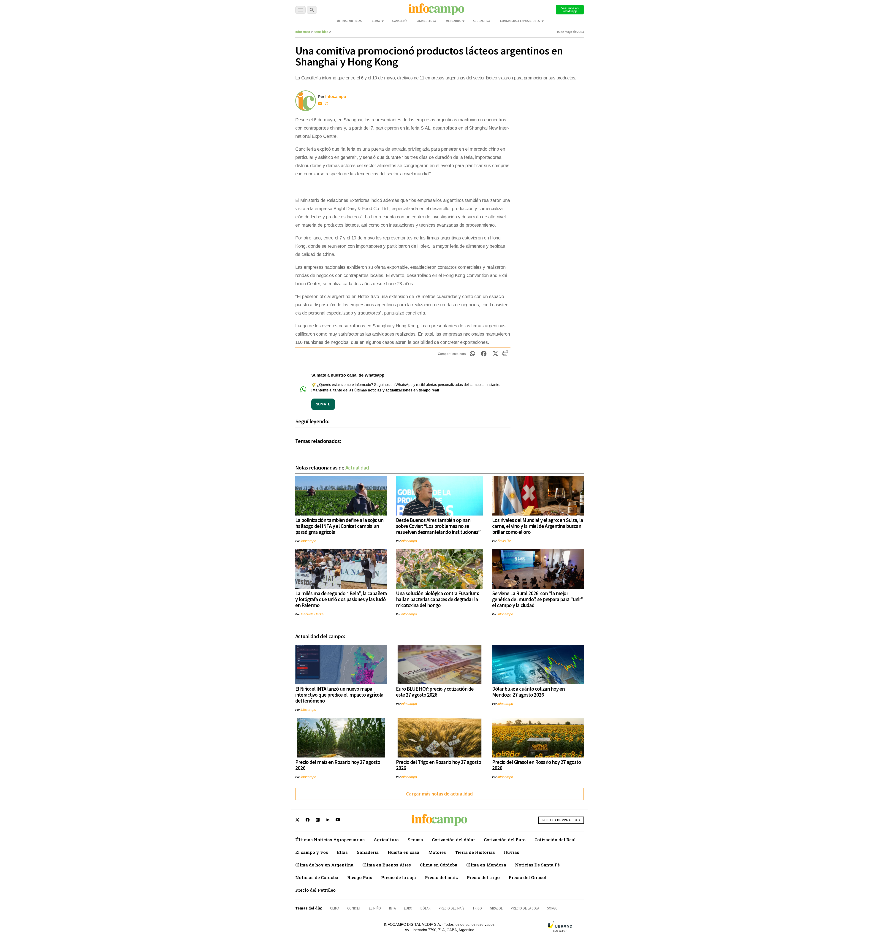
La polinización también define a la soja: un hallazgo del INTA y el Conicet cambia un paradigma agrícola (339, 526)
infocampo (308, 541)
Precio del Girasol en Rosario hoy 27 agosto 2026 (536, 765)
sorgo (552, 908)
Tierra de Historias (475, 852)
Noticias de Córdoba (316, 877)
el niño (375, 908)
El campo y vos (311, 852)
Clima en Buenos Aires (386, 865)
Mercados (453, 21)
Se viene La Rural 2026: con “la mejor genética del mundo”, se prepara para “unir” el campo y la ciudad (537, 599)
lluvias (511, 852)
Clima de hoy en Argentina (324, 865)
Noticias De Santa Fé (537, 865)
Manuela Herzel (312, 614)
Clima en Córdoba (438, 865)
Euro (408, 908)
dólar (425, 908)
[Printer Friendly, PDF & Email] (505, 355)
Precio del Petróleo (315, 890)
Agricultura (426, 21)
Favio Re (504, 541)
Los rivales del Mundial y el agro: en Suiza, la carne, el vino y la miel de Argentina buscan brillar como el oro (537, 526)
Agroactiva (481, 21)
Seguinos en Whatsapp (570, 9)
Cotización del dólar (453, 839)
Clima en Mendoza (486, 865)
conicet (354, 908)
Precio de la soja (398, 877)
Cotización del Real (555, 839)
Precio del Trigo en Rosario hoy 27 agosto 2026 (438, 765)
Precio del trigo (483, 877)
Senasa (415, 839)
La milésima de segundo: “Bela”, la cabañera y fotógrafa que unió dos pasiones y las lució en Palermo (341, 599)
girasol (496, 908)
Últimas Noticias (349, 21)
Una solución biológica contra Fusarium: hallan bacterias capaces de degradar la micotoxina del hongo (437, 599)
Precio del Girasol (527, 877)
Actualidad (321, 32)
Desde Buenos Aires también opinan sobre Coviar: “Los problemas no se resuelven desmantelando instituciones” (438, 526)
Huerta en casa (403, 852)
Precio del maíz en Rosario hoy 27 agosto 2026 (337, 765)
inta (392, 908)
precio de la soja (525, 908)
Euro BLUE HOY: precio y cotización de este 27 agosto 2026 (435, 691)
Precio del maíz (441, 877)
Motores (437, 852)
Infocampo (302, 32)
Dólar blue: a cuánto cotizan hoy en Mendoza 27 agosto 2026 (528, 691)
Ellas (342, 852)
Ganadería (399, 21)
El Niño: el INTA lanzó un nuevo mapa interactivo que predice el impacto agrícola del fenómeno (339, 694)
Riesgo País (359, 877)
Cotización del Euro (505, 839)
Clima (376, 21)
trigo (477, 908)
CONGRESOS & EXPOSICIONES (520, 21)
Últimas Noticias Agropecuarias (330, 839)
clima (334, 908)
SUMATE (323, 404)
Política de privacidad (561, 820)
